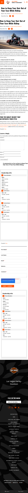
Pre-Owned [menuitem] (14, 422)
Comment (2, 140)
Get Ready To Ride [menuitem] (14, 455)
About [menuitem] (14, 433)
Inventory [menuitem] (14, 414)
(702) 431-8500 (5, 189)
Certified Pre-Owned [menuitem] (14, 419)
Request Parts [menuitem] (14, 431)
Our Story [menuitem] (14, 436)
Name (1, 152)
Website (2, 157)
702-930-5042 (6, 303)
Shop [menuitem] (14, 443)
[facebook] (10, 16)
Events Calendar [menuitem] (14, 470)
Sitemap (21, 482)
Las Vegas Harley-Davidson (16, 13)
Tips (5, 129)
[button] (9, 29)
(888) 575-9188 (5, 185)
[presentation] (27, 2)
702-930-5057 (6, 309)
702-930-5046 (6, 306)
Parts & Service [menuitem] (14, 424)
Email (1, 154)
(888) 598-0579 (5, 182)
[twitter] (13, 16)
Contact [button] (21, 491)
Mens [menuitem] (14, 448)
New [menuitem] (14, 416)
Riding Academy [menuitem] (14, 441)
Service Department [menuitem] (14, 426)
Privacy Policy (8, 482)
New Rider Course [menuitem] (14, 458)
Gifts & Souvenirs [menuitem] (14, 445)
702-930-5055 (6, 299)
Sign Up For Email (13, 402)
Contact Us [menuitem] (14, 438)
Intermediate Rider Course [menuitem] (14, 460)
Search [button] (7, 491)
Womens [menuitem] (14, 451)
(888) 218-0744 (5, 179)
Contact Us (15, 482)
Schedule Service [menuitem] (14, 429)
